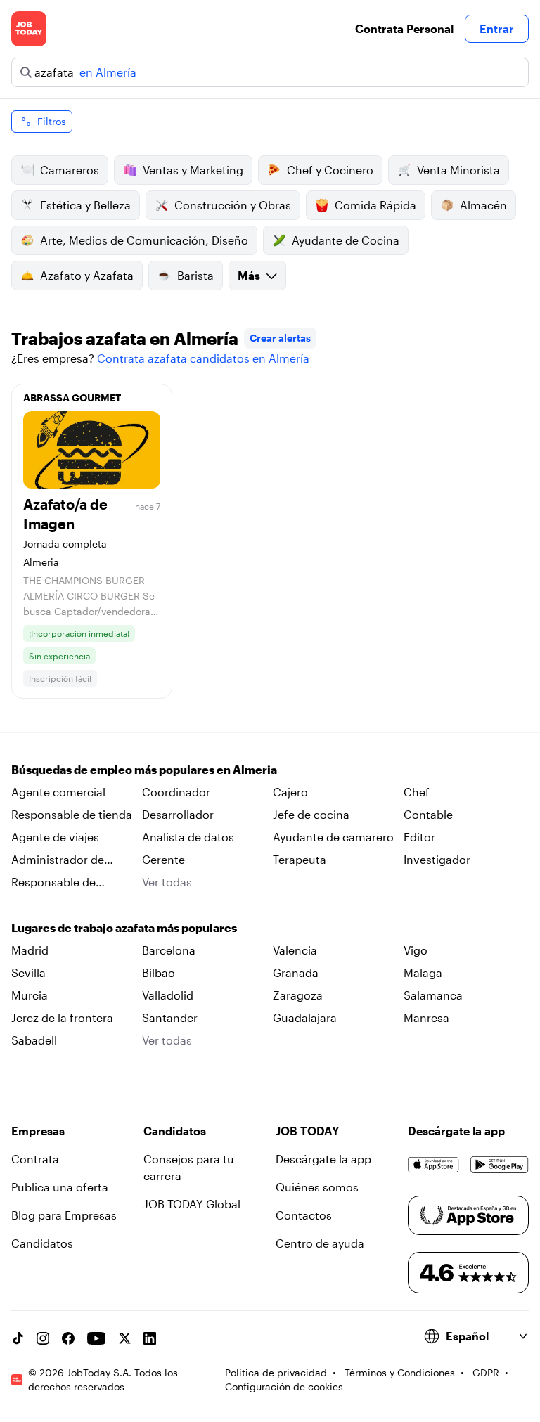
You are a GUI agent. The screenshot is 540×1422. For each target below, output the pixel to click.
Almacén (483, 205)
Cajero (290, 792)
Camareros (69, 169)
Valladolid (167, 995)
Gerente (163, 859)
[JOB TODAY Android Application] (499, 1165)
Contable (428, 814)
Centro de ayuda (320, 1243)
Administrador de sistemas (57, 860)
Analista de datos (188, 836)
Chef (417, 792)
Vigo (416, 950)
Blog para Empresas (64, 1215)
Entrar (497, 28)
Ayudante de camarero (333, 836)
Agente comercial (58, 792)
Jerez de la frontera (62, 1017)
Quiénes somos (317, 1187)
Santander (170, 1017)
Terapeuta (299, 859)
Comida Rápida (375, 205)
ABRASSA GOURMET (72, 397)
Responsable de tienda (71, 814)
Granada (296, 972)
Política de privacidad (276, 1372)
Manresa (426, 1017)
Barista (195, 275)
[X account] (124, 1338)
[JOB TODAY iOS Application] (433, 1165)
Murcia (29, 995)
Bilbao (158, 972)
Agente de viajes (55, 836)
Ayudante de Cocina (345, 240)
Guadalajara (305, 1017)
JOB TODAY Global (191, 1203)
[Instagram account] (43, 1338)
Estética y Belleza (85, 205)
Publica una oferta (59, 1187)
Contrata (35, 1158)
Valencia (295, 950)
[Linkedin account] (149, 1338)
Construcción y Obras (232, 205)
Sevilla (28, 972)
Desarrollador (178, 814)
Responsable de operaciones (53, 883)
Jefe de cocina (311, 814)
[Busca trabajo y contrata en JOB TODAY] (28, 28)
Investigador (437, 859)
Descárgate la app (323, 1158)
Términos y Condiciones (400, 1372)
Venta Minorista (458, 169)
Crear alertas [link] (280, 338)
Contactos (304, 1215)
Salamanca (433, 995)
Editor (419, 836)
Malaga (423, 972)
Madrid (30, 950)
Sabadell (34, 1040)
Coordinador (176, 792)
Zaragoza (298, 995)
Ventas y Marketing (193, 169)
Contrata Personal (404, 28)
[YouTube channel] (96, 1338)
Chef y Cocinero (330, 169)
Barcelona (168, 950)
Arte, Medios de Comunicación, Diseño (144, 240)
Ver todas (167, 881)
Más (249, 275)
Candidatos (42, 1243)
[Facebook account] (68, 1338)
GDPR (485, 1372)
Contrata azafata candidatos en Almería (203, 358)
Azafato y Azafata (87, 275)
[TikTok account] (17, 1338)
